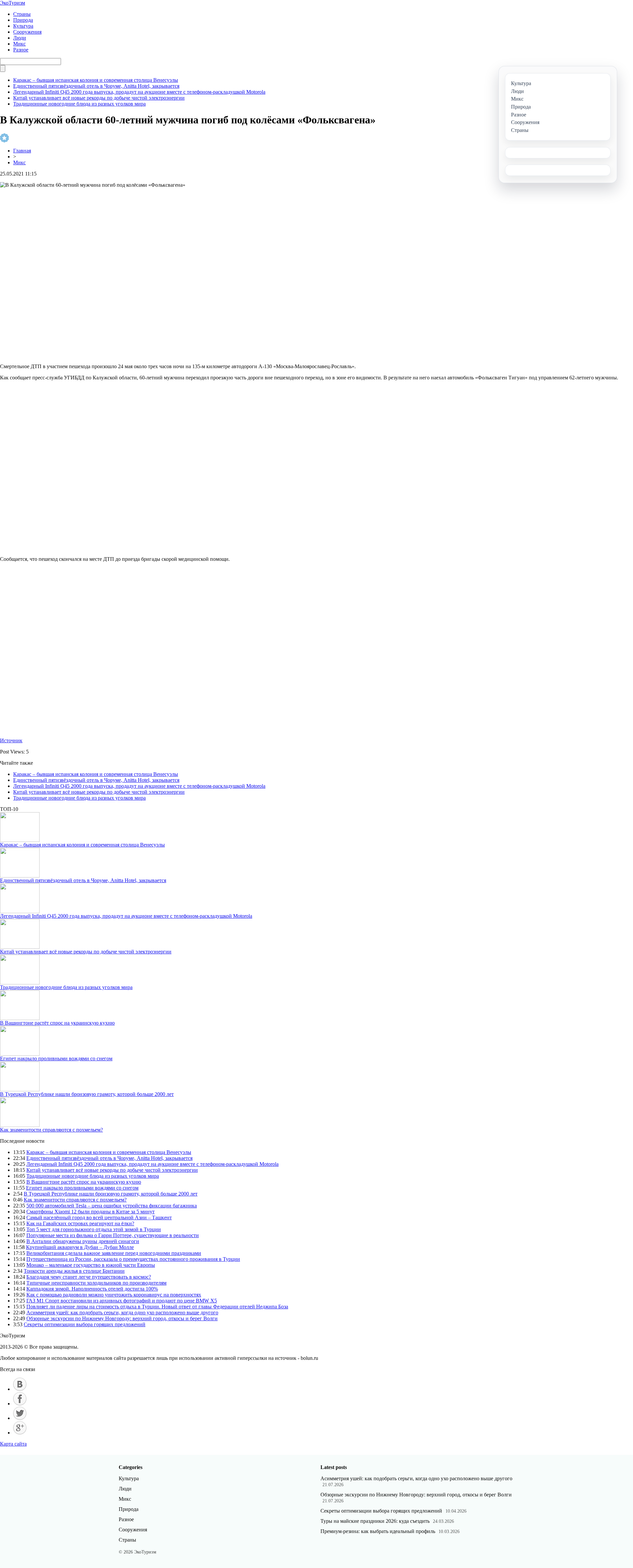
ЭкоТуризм (12, 3)
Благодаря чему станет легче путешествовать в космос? (88, 1277)
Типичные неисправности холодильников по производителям (96, 1283)
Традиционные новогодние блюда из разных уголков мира (79, 104)
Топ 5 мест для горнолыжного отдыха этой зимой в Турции (93, 1229)
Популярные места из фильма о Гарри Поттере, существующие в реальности (112, 1235)
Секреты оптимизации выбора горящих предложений (84, 1324)
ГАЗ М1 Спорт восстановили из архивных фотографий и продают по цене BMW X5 (121, 1300)
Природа (23, 20)
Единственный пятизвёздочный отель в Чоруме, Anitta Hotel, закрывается (96, 86)
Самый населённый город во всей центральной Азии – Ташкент (99, 1217)
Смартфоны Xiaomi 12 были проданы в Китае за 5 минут (90, 1211)
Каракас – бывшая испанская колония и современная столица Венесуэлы (95, 80)
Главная (22, 150)
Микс (19, 44)
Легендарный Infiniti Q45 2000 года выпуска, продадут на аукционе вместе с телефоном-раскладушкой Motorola (139, 92)
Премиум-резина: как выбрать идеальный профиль (377, 1531)
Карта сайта (13, 1444)
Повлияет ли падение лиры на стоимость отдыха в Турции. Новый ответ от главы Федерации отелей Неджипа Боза (157, 1306)
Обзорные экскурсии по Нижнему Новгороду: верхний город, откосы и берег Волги (122, 1318)
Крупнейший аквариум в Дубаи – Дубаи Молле (80, 1247)
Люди (19, 38)
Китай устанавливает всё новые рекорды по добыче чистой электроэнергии (99, 98)
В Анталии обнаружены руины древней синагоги (82, 1241)
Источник (11, 740)
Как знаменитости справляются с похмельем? (51, 1130)
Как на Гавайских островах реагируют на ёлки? (80, 1223)
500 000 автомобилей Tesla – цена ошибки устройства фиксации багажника (111, 1205)
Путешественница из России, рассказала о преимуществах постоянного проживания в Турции (133, 1259)
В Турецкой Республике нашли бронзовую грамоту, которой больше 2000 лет (87, 1094)
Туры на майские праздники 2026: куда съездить (375, 1521)
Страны (22, 14)
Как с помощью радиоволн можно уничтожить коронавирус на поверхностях (113, 1294)
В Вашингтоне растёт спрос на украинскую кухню (57, 1023)
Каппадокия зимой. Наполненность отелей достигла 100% (92, 1289)
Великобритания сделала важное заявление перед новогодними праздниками (113, 1253)
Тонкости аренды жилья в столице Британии (74, 1271)
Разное (20, 49)
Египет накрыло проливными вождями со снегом (56, 1058)
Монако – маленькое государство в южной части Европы (90, 1265)
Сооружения (27, 32)
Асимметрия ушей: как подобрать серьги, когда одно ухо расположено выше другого (122, 1312)
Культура (23, 26)
